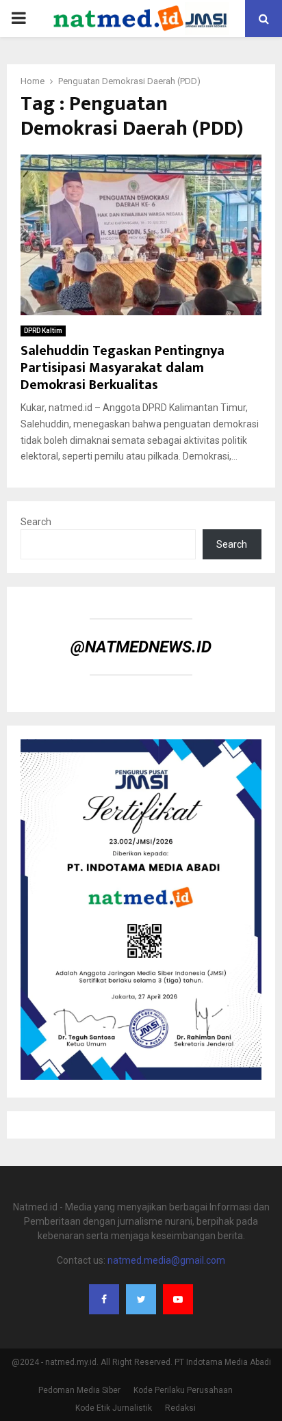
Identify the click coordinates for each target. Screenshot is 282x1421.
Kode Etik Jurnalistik (113, 1408)
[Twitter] (141, 1299)
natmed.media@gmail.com (166, 1260)
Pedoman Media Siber (79, 1390)
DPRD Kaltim (43, 330)
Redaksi (180, 1408)
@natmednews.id (141, 646)
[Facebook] (104, 1299)
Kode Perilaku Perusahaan (183, 1390)
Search (36, 521)
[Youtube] (178, 1299)
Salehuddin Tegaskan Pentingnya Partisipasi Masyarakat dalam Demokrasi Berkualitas (123, 368)
